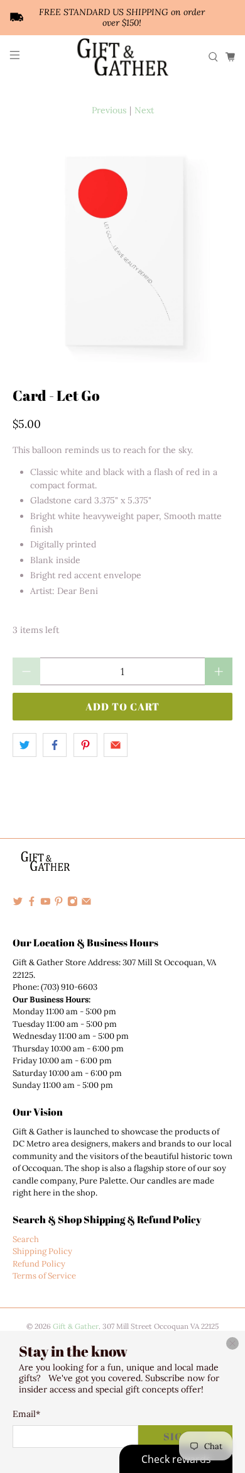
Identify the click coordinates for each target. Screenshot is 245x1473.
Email (26, 1414)
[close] (232, 1343)
